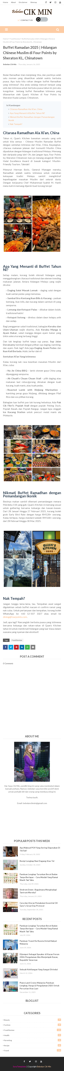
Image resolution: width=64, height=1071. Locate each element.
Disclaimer (23, 2)
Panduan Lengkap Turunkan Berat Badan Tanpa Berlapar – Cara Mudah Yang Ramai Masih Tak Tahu (39, 877)
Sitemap (33, 2)
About (13, 2)
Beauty (32, 1020)
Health (32, 1035)
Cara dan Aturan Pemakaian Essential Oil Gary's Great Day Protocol (39, 904)
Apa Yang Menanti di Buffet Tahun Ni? (27, 113)
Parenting (32, 1040)
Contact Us (27, 20)
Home (5, 2)
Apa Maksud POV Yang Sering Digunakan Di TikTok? (40, 849)
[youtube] (59, 2)
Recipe (32, 1045)
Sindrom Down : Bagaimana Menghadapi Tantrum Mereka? (38, 891)
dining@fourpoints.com (15, 616)
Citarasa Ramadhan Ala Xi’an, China (26, 109)
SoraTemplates (19, 1066)
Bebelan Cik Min (9, 64)
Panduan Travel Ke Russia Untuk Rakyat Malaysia (38, 942)
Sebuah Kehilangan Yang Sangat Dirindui (39, 969)
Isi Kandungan (13, 105)
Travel (32, 1050)
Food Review (15, 39)
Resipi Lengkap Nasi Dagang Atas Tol (37, 861)
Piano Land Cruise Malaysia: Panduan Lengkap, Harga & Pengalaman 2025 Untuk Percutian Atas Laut (39, 986)
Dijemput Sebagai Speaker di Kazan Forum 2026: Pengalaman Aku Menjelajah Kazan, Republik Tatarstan (39, 957)
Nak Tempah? (16, 124)
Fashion (32, 1025)
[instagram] (55, 2)
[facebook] (46, 2)
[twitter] (50, 2)
